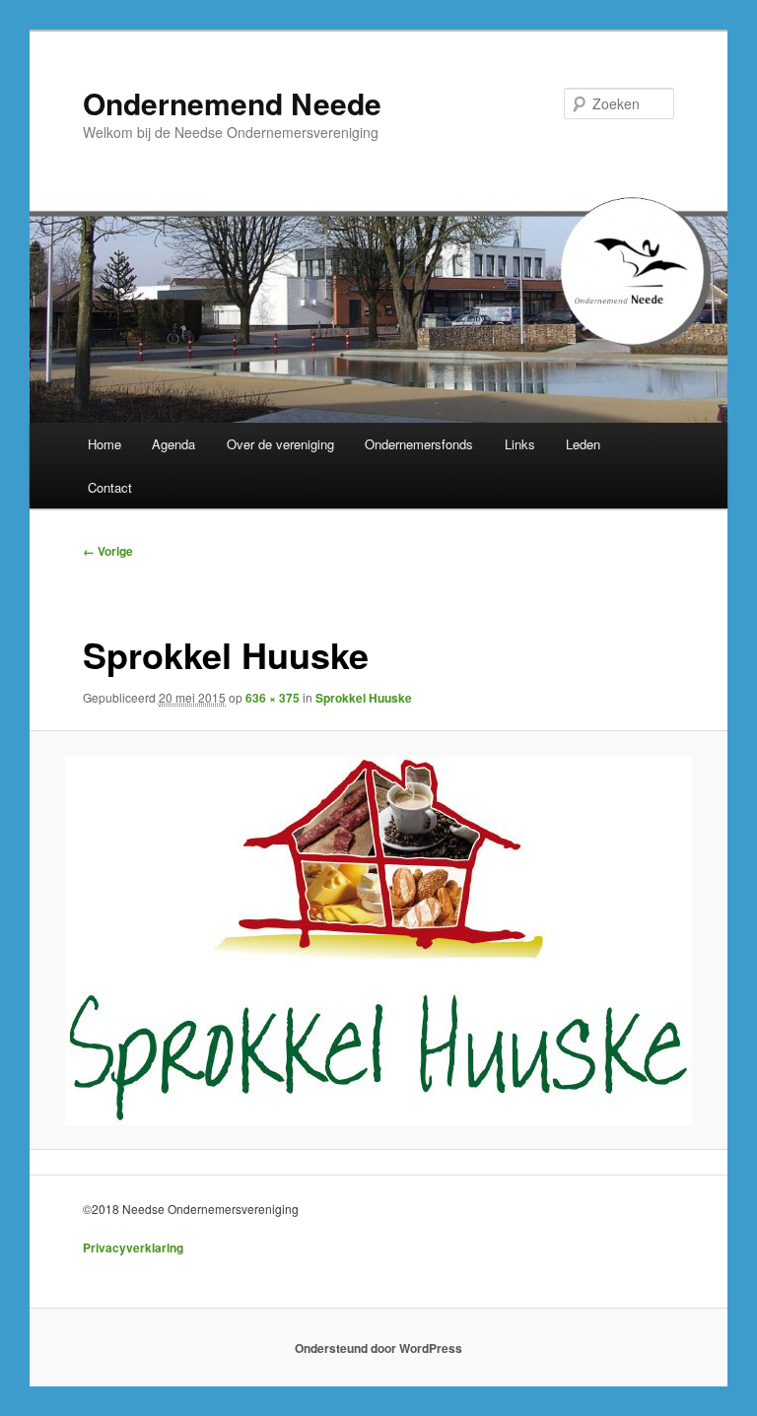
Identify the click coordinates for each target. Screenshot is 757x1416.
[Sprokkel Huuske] (379, 940)
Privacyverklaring (133, 1247)
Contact (110, 487)
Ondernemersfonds (419, 444)
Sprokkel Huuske (363, 698)
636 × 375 (272, 698)
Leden (583, 444)
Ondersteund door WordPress (378, 1348)
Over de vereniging (280, 444)
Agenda (173, 444)
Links (520, 444)
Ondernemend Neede (232, 103)
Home (104, 444)
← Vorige (108, 551)
